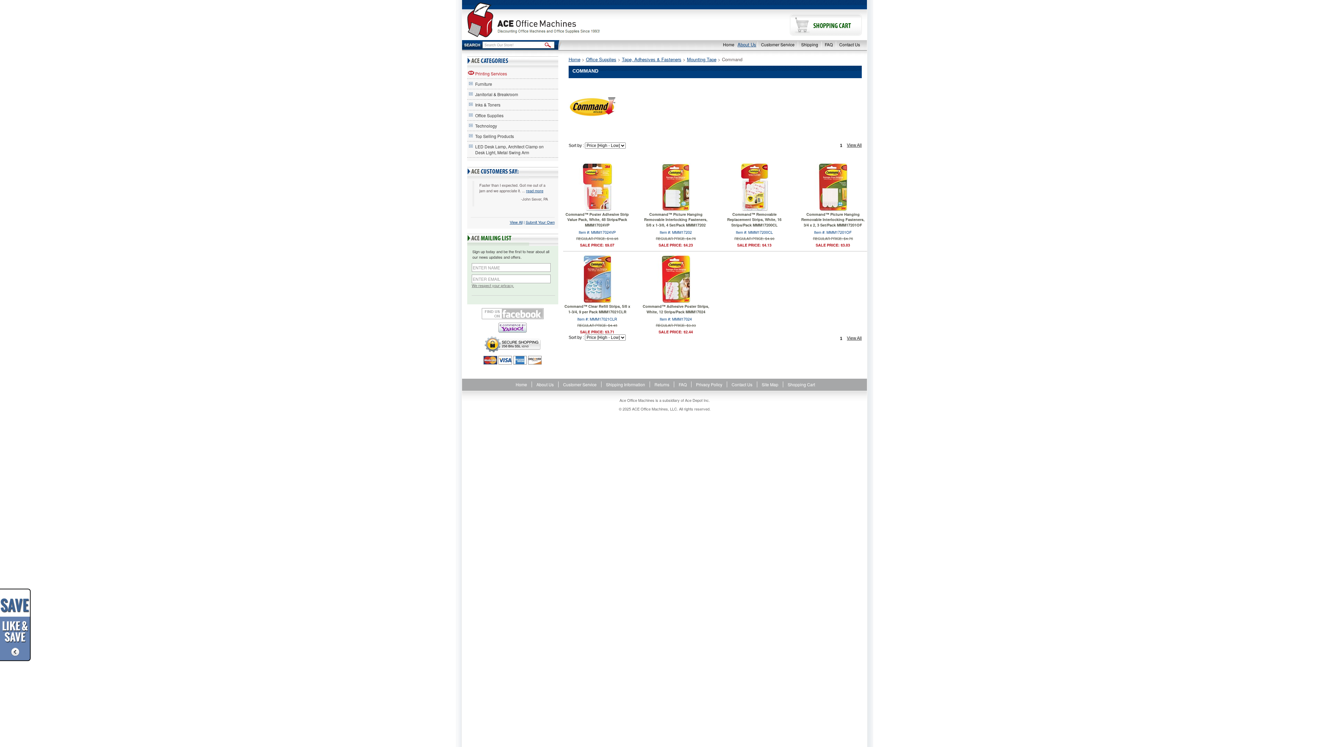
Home (728, 44)
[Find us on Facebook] (512, 313)
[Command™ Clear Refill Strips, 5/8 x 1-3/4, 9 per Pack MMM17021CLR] (597, 278)
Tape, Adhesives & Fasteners (651, 59)
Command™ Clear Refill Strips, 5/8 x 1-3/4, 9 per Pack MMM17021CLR (597, 309)
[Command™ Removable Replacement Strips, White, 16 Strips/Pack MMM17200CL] (754, 186)
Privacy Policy (709, 384)
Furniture (483, 84)
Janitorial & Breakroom (496, 94)
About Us (747, 44)
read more (534, 190)
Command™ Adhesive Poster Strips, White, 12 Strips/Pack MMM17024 (676, 309)
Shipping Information (625, 384)
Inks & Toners (487, 105)
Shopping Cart (801, 384)
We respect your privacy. (493, 285)
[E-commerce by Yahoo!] (512, 328)
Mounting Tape (701, 59)
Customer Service (778, 44)
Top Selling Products (494, 136)
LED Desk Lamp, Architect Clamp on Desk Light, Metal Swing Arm (509, 149)
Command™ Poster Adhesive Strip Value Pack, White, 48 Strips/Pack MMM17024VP (597, 220)
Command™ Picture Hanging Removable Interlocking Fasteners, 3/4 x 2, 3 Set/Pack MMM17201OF (833, 220)
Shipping (809, 44)
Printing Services (491, 73)
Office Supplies (489, 115)
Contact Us (849, 44)
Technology (486, 126)
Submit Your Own (540, 222)
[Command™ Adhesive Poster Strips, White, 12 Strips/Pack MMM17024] (675, 278)
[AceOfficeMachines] (563, 19)
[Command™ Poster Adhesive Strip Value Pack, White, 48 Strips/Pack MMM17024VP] (597, 186)
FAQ (829, 44)
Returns (661, 384)
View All (516, 222)
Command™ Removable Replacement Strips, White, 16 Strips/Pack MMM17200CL (754, 220)
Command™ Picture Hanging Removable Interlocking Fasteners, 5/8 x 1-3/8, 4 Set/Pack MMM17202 (675, 220)
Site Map (770, 384)
